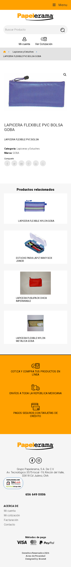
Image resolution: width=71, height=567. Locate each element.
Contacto (9, 524)
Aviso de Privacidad (35, 556)
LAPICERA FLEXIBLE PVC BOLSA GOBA (22, 56)
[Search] (62, 29)
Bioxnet (42, 559)
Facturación (11, 520)
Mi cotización (12, 515)
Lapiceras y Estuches (23, 52)
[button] (65, 75)
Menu (62, 5)
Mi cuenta (10, 510)
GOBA (16, 153)
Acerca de (11, 506)
